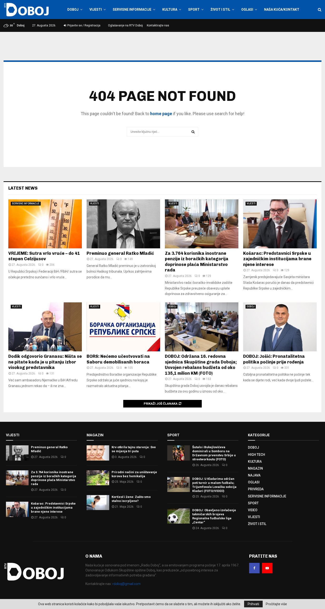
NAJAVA (254, 475)
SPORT (194, 9)
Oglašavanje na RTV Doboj (125, 25)
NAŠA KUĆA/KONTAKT (281, 9)
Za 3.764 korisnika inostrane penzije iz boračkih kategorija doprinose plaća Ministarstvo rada (196, 262)
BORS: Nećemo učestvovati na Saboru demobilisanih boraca (118, 359)
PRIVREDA (256, 489)
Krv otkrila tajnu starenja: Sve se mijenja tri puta (134, 449)
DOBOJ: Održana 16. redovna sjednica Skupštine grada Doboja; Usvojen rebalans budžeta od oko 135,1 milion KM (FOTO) (201, 365)
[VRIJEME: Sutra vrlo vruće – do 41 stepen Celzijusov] (45, 223)
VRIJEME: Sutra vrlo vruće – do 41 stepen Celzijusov (44, 256)
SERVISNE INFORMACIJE (132, 9)
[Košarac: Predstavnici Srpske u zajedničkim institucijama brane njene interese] (280, 223)
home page (161, 113)
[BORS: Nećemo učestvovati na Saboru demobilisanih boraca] (123, 326)
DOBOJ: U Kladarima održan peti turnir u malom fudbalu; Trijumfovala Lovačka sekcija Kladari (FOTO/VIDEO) (214, 485)
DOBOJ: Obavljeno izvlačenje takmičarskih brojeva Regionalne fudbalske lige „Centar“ (214, 516)
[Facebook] (254, 568)
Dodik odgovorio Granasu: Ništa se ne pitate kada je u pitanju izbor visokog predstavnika (45, 362)
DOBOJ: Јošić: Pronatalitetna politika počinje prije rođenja (274, 359)
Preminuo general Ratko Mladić (120, 253)
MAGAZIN (255, 468)
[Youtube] (267, 568)
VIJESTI (95, 9)
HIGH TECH (256, 455)
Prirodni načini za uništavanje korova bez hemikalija (134, 474)
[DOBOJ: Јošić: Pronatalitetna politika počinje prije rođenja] (280, 326)
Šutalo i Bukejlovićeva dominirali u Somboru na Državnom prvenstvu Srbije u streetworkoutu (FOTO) (214, 453)
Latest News (23, 188)
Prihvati (253, 604)
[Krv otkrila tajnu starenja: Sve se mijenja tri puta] (98, 452)
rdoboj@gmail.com (126, 584)
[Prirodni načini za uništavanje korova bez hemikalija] (98, 477)
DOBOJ (73, 9)
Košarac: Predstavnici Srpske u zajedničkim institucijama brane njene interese (277, 259)
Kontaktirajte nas (158, 25)
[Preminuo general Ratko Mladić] (123, 223)
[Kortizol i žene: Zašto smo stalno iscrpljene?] (98, 502)
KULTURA (169, 9)
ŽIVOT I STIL (220, 9)
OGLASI (247, 9)
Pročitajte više (276, 604)
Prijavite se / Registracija (83, 25)
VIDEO (252, 510)
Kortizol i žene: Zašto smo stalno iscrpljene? (131, 499)
